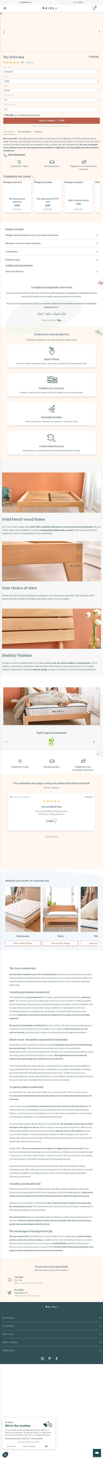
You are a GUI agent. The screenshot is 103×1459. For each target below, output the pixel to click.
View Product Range (23, 943)
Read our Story (48, 320)
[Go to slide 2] (49, 49)
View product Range (60, 943)
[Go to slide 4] (53, 49)
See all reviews (51, 836)
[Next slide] (99, 32)
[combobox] (51, 72)
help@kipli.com (26, 2)
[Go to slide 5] (55, 49)
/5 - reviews (78, 2)
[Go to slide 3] (51, 49)
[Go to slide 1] (47, 49)
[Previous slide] (4, 32)
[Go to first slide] (94, 742)
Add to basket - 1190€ (51, 120)
